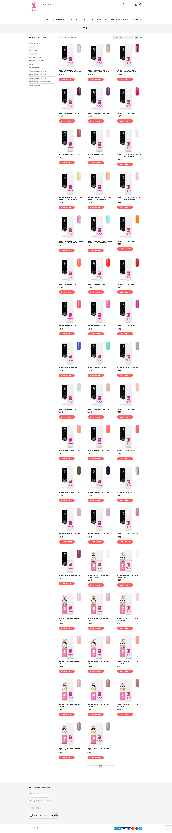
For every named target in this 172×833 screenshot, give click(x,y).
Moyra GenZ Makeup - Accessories (40, 82)
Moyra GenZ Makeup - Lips (37, 78)
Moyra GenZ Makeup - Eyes (37, 75)
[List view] (141, 37)
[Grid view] (136, 37)
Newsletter (135, 19)
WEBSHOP (60, 19)
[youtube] (48, 4)
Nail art (31, 64)
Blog (86, 19)
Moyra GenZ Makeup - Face (37, 71)
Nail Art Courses (74, 19)
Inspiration (101, 19)
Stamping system (34, 43)
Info (125, 19)
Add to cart (66, 79)
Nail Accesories (34, 68)
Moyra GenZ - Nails (35, 85)
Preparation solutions (36, 61)
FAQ (92, 19)
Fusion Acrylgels (35, 57)
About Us (50, 19)
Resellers (114, 19)
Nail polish (32, 47)
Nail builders (33, 54)
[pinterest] (51, 4)
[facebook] (43, 4)
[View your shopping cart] (134, 4)
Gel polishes (33, 50)
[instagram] (46, 4)
